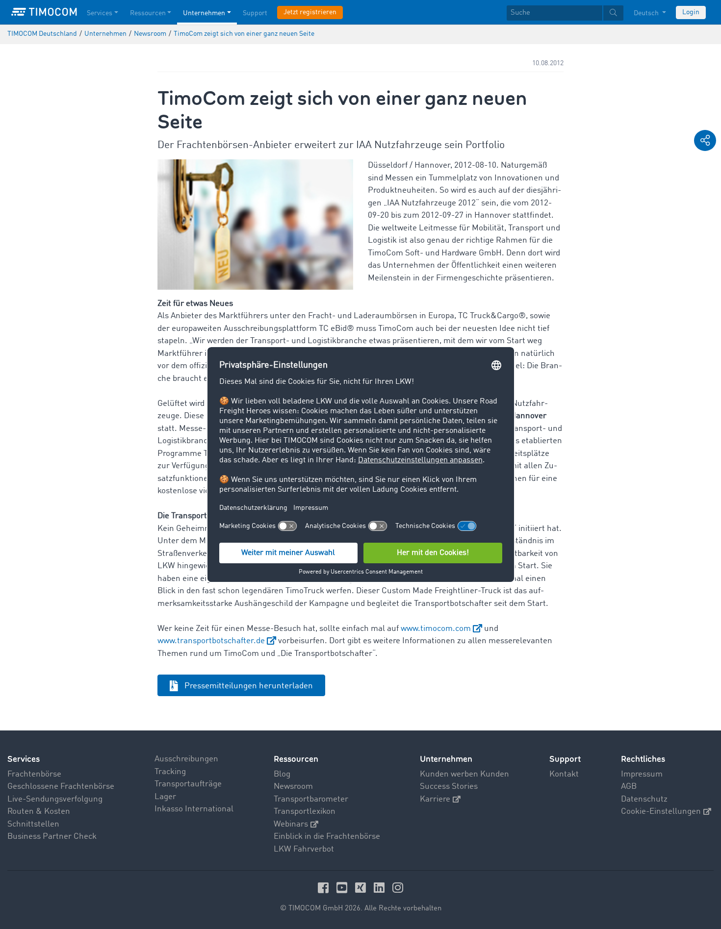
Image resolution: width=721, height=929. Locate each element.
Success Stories (449, 786)
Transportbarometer (311, 799)
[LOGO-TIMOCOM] (44, 12)
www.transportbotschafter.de (211, 641)
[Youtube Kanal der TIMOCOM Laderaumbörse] (343, 887)
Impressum (642, 774)
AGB (629, 786)
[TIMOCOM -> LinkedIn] (380, 887)
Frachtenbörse (34, 774)
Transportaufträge (188, 784)
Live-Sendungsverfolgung (55, 799)
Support (255, 13)
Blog (282, 774)
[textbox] (565, 13)
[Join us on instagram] (397, 887)
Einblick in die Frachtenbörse (327, 836)
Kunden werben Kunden (464, 774)
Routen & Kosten (38, 811)
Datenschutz (644, 799)
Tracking (170, 772)
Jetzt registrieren (309, 12)
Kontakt (564, 774)
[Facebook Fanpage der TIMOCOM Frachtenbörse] (325, 887)
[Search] (613, 13)
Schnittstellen (33, 824)
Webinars (291, 824)
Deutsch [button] (647, 13)
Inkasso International (193, 809)
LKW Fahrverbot (304, 849)
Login (690, 12)
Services (99, 13)
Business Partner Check (52, 836)
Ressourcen (148, 13)
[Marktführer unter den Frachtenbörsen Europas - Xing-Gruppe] (362, 887)
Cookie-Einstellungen (661, 811)
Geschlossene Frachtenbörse (60, 786)
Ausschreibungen (186, 759)
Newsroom (293, 786)
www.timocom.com (436, 629)
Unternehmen (204, 13)
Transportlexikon (304, 811)
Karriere (435, 799)
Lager (165, 797)
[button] (705, 140)
